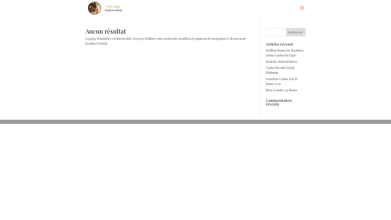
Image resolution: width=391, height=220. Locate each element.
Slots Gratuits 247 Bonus (281, 90)
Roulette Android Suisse (282, 62)
